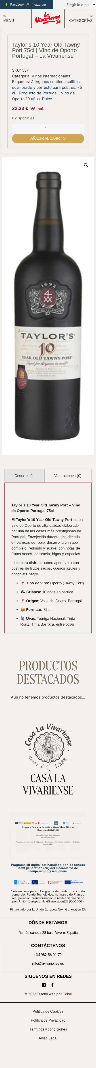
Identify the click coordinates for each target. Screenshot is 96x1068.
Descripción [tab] (24, 476)
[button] (86, 165)
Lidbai (67, 994)
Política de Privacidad (48, 1020)
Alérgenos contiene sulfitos (55, 81)
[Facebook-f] (52, 985)
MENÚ (8, 21)
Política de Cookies (48, 1011)
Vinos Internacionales (51, 76)
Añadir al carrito (48, 138)
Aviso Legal (48, 1038)
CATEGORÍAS (81, 21)
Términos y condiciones (48, 1029)
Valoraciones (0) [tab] (67, 476)
